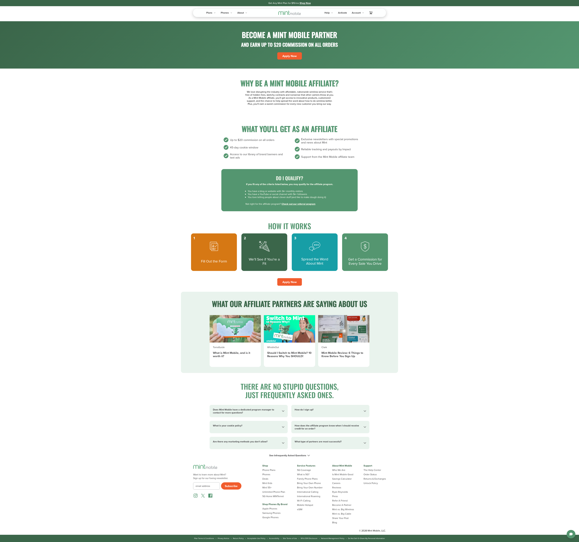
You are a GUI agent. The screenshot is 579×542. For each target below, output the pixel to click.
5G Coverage (304, 470)
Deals (265, 478)
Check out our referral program (298, 204)
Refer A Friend (340, 500)
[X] (203, 495)
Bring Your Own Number (310, 487)
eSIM (299, 509)
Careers (336, 483)
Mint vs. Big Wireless (343, 509)
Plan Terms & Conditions (204, 538)
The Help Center (372, 470)
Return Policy (238, 538)
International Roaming (308, 496)
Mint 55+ (267, 487)
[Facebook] (210, 495)
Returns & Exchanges (375, 478)
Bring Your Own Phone (309, 483)
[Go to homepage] (290, 13)
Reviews (336, 487)
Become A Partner (341, 505)
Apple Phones (269, 508)
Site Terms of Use (290, 538)
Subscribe (231, 486)
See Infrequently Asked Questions (287, 455)
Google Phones (270, 517)
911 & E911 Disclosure (309, 538)
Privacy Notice (223, 538)
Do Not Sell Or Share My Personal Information (366, 538)
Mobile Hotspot (305, 505)
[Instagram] (195, 495)
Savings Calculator (342, 478)
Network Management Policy (332, 538)
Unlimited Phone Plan (273, 491)
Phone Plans (268, 470)
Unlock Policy (371, 483)
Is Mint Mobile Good (342, 474)
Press (335, 496)
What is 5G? (303, 474)
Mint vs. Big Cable (341, 513)
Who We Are (338, 470)
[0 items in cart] (371, 13)
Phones (266, 474)
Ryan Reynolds (340, 491)
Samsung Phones (271, 513)
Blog (334, 522)
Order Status (370, 474)
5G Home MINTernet (273, 496)
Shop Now (305, 3)
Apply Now (289, 56)
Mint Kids (267, 483)
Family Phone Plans (307, 478)
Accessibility (274, 538)
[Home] (205, 468)
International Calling (307, 491)
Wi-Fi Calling (303, 500)
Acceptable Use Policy (256, 538)
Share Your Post (340, 518)
